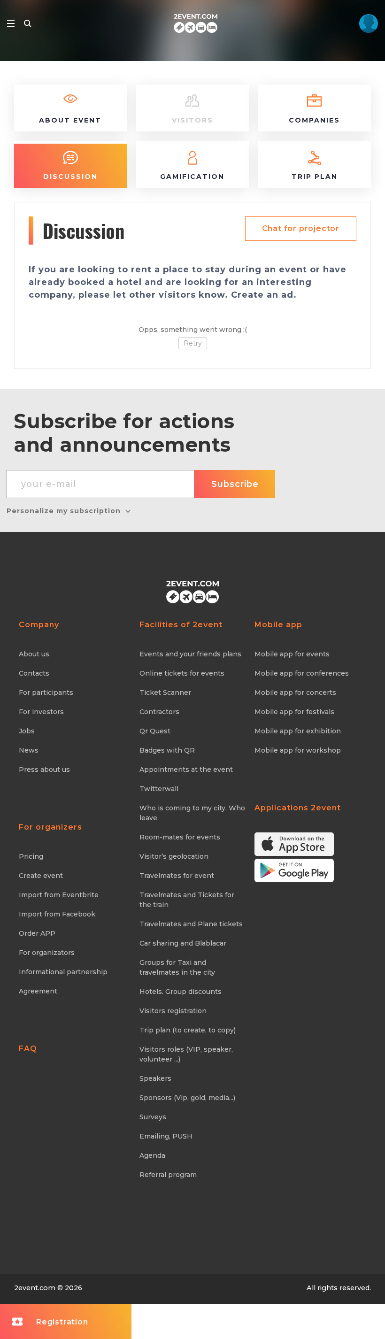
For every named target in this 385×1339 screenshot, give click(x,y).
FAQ (28, 1048)
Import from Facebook (57, 914)
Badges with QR (167, 750)
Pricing (31, 856)
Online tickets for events (181, 673)
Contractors (159, 712)
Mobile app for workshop (297, 750)
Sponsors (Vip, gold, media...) (187, 1097)
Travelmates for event (176, 875)
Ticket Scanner (165, 692)
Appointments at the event (186, 769)
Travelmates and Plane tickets (191, 924)
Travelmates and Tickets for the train (186, 900)
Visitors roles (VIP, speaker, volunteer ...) (186, 1054)
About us (34, 654)
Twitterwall (158, 789)
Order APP (37, 933)
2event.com (34, 1288)
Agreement (38, 991)
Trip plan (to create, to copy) (187, 1030)
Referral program (168, 1174)
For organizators (47, 952)
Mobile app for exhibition (297, 731)
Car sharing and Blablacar (182, 943)
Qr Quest (154, 731)
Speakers (155, 1078)
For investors (41, 712)
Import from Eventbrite (59, 895)
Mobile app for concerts (295, 692)
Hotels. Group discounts (180, 991)
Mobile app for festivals (294, 712)
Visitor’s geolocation (173, 856)
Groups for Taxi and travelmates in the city (177, 967)
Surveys (152, 1117)
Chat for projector (300, 228)
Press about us (44, 769)
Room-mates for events (179, 837)
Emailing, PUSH (165, 1136)
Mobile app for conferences (301, 673)
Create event (41, 875)
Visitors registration (173, 1011)
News (28, 750)
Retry (193, 343)
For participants (46, 692)
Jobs (27, 731)
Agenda (152, 1155)
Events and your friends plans (190, 654)
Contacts (34, 673)
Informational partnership (63, 972)
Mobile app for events (292, 654)
